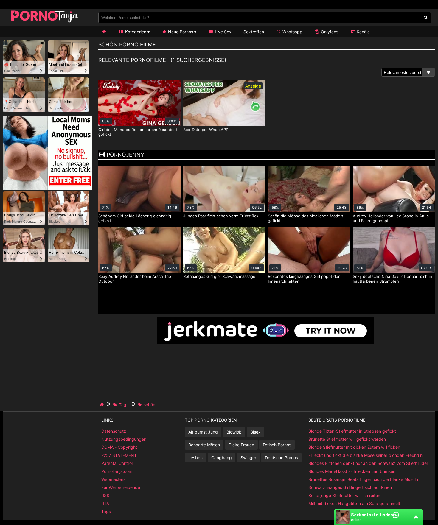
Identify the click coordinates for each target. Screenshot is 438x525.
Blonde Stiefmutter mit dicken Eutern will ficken (354, 447)
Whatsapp (291, 31)
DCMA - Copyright (119, 447)
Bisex (255, 431)
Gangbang (221, 457)
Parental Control (117, 463)
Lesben (195, 457)
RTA (105, 503)
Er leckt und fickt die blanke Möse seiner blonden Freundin (365, 455)
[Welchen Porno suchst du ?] (425, 17)
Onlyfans (329, 31)
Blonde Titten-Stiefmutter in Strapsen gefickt (352, 431)
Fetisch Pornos (277, 444)
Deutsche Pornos (281, 457)
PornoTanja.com (116, 471)
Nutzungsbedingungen (123, 439)
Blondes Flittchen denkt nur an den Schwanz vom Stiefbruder (368, 463)
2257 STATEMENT (119, 455)
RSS (105, 495)
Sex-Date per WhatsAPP (205, 129)
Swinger (248, 457)
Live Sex (223, 31)
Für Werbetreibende (120, 487)
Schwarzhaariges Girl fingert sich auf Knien (350, 487)
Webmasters (113, 479)
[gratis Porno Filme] (44, 22)
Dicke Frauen (241, 444)
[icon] (104, 31)
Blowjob (234, 431)
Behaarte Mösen (204, 444)
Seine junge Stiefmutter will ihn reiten (344, 495)
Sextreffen (253, 31)
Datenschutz (113, 431)
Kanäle (362, 31)
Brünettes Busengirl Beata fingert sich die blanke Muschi (363, 479)
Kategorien (135, 31)
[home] (102, 404)
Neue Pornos (180, 31)
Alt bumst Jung (203, 431)
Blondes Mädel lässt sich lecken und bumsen (351, 471)
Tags (106, 511)
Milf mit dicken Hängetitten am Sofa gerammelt (354, 503)
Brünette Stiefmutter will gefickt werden (347, 439)
